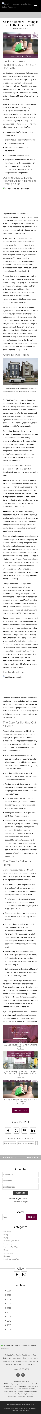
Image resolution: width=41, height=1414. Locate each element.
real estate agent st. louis (11, 1241)
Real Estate (7, 1232)
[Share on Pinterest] (25, 1130)
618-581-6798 (23, 1369)
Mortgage (29, 1138)
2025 (9, 1295)
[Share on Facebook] (8, 1130)
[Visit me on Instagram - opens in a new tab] (24, 1274)
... (36, 1143)
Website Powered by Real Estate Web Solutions (20, 1405)
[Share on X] (16, 1130)
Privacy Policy (12, 1396)
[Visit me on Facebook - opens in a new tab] (17, 1274)
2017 (9, 1329)
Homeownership (10, 1143)
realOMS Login (24, 1410)
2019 (9, 1321)
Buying (6, 1238)
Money (6, 1250)
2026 (9, 1291)
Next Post (32, 1157)
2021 (9, 1312)
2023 (9, 1303)
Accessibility (21, 1396)
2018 (9, 1325)
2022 (9, 1308)
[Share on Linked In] (33, 1130)
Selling (20, 1138)
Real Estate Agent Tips (26, 1143)
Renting (12, 1138)
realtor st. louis (8, 1253)
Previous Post (11, 1157)
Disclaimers (16, 1410)
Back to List (20, 1110)
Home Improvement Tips (11, 1259)
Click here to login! (20, 1201)
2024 (9, 1299)
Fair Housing (29, 1396)
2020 (9, 1316)
